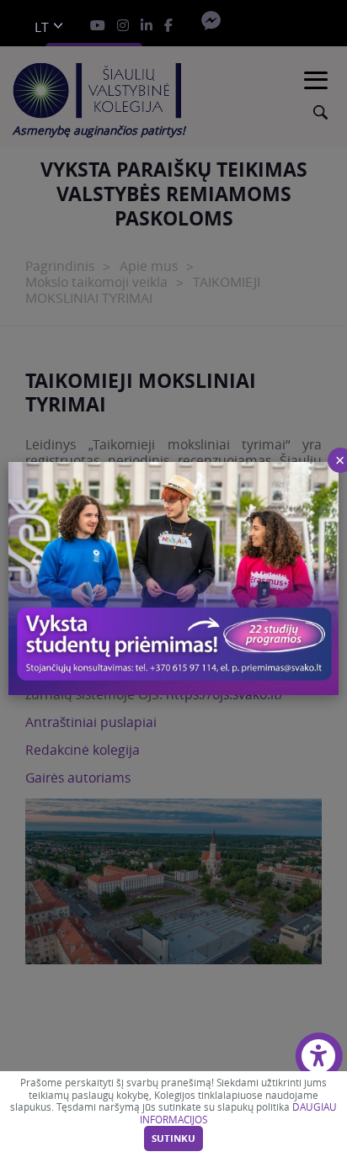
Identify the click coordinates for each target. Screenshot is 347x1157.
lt (42, 27)
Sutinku (173, 1138)
